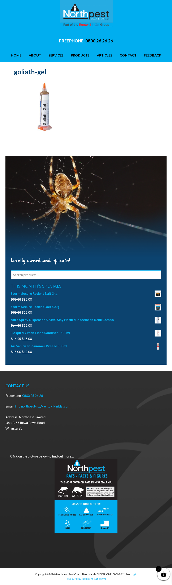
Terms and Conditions (94, 578)
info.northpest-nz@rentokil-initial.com (42, 406)
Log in (134, 574)
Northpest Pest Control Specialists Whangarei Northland (86, 14)
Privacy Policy (73, 578)
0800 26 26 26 (99, 40)
